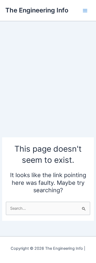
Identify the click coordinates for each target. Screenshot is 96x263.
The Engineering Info (36, 10)
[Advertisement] (48, 71)
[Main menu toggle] (85, 10)
